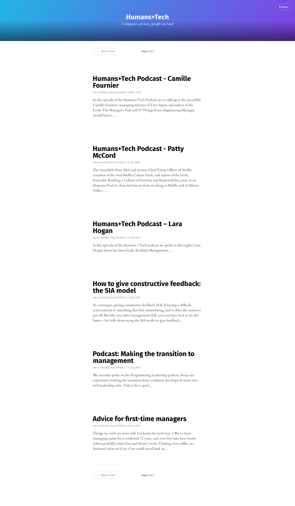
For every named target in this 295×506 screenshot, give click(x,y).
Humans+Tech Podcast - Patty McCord (138, 152)
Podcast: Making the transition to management (143, 357)
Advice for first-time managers (139, 419)
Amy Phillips (100, 92)
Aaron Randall (116, 92)
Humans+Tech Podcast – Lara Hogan (137, 227)
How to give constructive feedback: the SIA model (147, 287)
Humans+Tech (147, 17)
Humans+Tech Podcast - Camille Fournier (142, 82)
